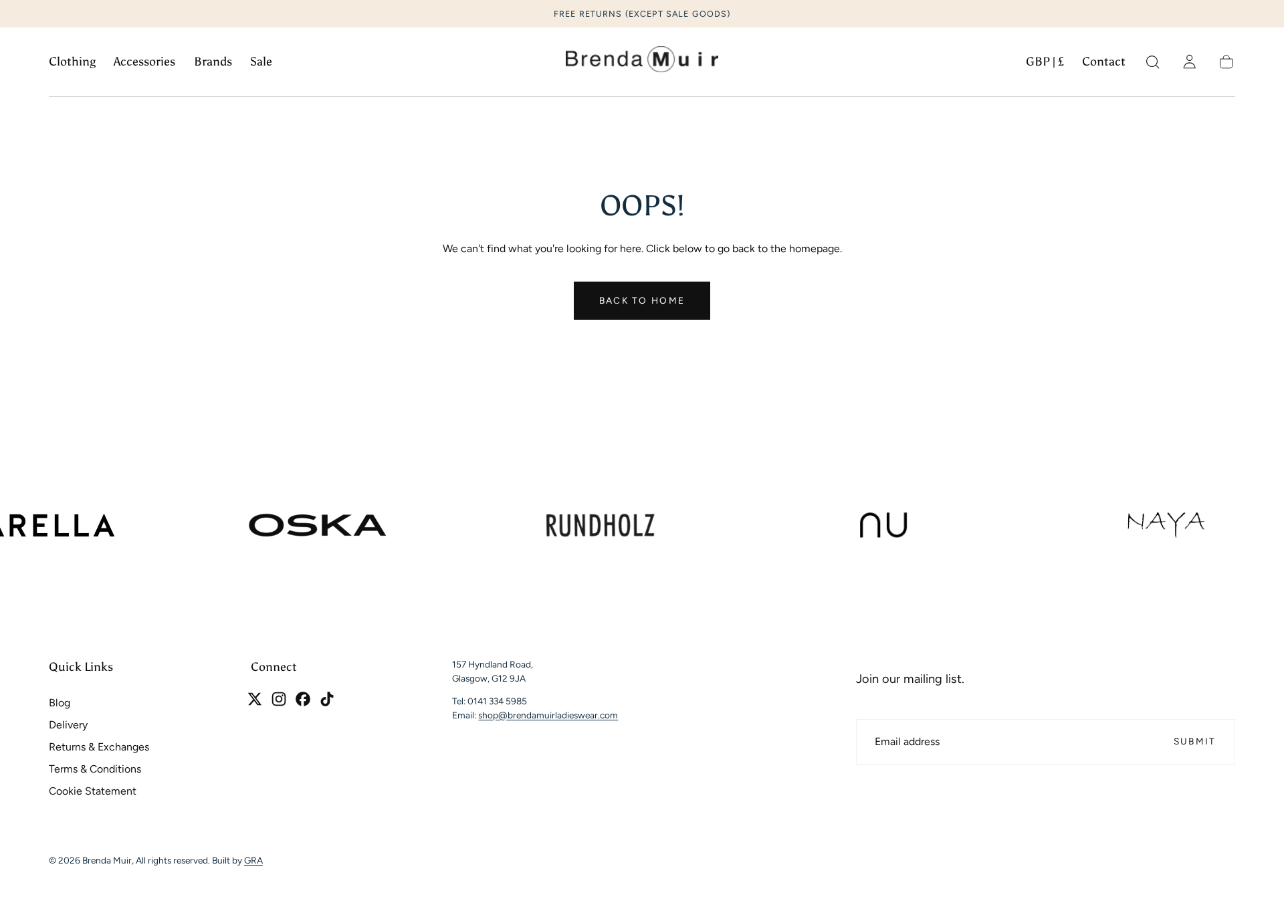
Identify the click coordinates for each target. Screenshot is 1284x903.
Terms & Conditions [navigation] (95, 769)
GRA (253, 861)
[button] (1045, 64)
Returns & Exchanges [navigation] (99, 746)
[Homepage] (642, 62)
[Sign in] (1189, 62)
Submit (1195, 741)
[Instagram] (279, 699)
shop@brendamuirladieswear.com (548, 714)
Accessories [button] (144, 62)
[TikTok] (327, 699)
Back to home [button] (642, 300)
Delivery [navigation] (68, 724)
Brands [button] (213, 62)
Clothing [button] (72, 62)
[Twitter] (255, 699)
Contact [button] (1104, 62)
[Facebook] (303, 699)
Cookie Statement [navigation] (92, 791)
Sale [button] (261, 62)
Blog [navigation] (59, 702)
